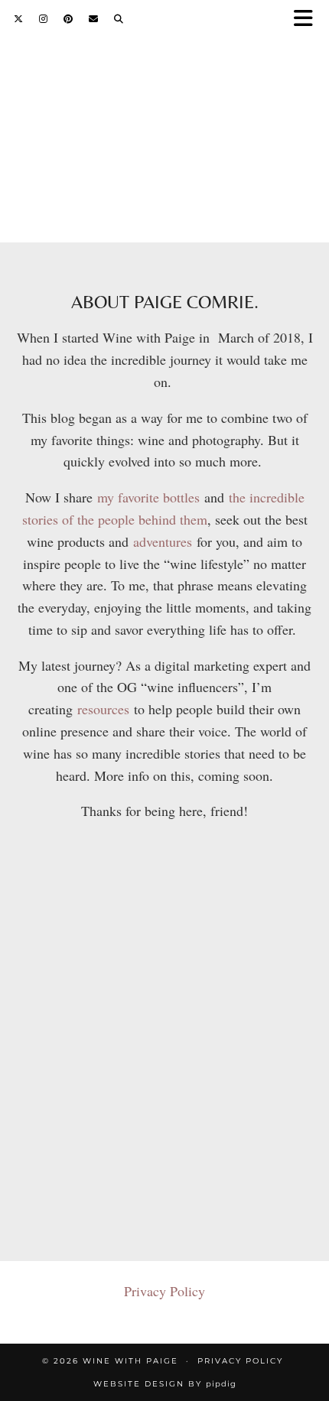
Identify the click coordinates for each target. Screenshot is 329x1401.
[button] (308, 19)
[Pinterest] (68, 18)
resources (105, 709)
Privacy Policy (164, 1291)
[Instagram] (43, 18)
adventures (162, 541)
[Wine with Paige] (164, 102)
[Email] (94, 18)
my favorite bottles (148, 497)
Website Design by (164, 1384)
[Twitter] (19, 18)
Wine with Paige (130, 1361)
